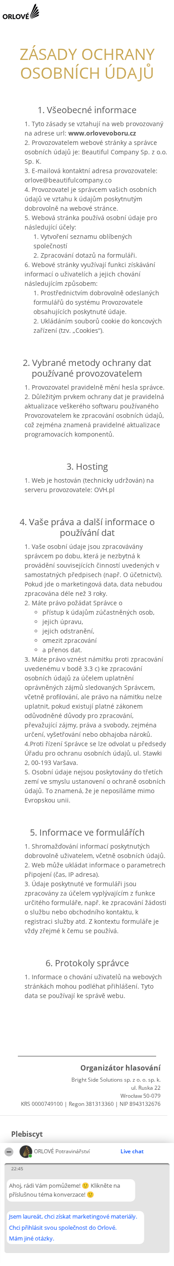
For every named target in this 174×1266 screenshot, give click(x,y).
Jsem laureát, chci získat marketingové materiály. (73, 1216)
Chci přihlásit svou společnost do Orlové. (62, 1228)
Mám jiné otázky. (31, 1238)
